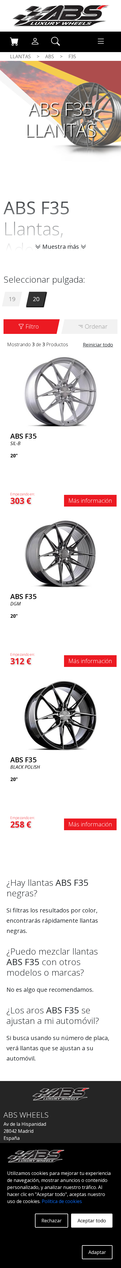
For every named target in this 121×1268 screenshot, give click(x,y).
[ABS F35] (60, 391)
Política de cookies (62, 1201)
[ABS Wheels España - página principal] (60, 15)
